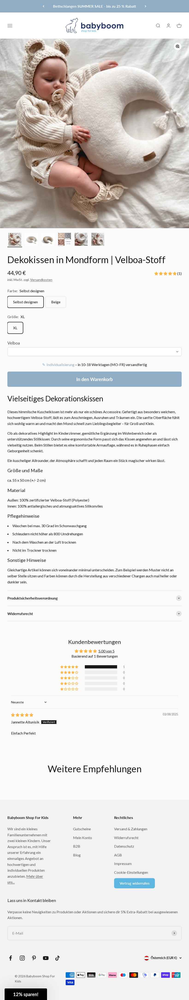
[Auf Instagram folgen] (22, 958)
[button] (165, 273)
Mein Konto (82, 837)
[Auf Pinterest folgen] (34, 958)
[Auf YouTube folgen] (46, 958)
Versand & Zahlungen (130, 829)
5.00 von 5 (106, 651)
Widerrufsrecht (126, 837)
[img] (22, 715)
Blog (77, 855)
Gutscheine (82, 829)
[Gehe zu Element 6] (97, 240)
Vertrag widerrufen (134, 883)
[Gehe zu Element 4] (64, 240)
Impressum (123, 863)
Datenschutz (124, 846)
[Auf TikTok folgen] (57, 958)
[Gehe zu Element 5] (81, 240)
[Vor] (145, 6)
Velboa (13, 342)
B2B (76, 846)
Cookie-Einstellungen (131, 872)
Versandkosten (41, 280)
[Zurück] (43, 6)
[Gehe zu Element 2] (31, 240)
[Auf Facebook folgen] (10, 958)
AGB (118, 855)
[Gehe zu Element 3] (48, 240)
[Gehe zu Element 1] (14, 240)
